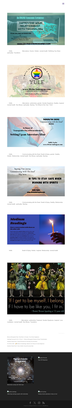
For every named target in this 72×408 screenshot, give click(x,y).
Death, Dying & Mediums (19, 248)
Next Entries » (62, 333)
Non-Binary (19, 105)
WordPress (45, 405)
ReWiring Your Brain (54, 51)
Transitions (17, 53)
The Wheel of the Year (41, 105)
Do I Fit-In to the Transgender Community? (29, 318)
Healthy (56, 103)
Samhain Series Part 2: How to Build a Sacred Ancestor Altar (20, 345)
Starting (32, 105)
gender (39, 103)
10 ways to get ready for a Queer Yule (26, 101)
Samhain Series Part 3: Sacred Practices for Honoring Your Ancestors (22, 341)
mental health (44, 51)
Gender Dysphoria (47, 103)
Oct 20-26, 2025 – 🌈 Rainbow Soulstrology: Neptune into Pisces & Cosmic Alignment (25, 343)
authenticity (33, 103)
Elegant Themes (33, 405)
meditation (10, 322)
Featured (39, 320)
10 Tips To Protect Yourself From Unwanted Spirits (33, 200)
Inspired (61, 103)
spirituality (10, 53)
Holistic (37, 51)
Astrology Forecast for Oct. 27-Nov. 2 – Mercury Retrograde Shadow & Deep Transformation (27, 339)
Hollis (10, 51)
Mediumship (15, 156)
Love (61, 320)
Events (32, 51)
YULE (51, 105)
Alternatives (25, 51)
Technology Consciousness (20, 48)
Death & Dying (45, 154)
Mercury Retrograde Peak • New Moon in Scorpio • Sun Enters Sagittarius (23, 336)
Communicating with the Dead (31, 154)
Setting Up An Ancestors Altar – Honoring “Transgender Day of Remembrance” (35, 151)
